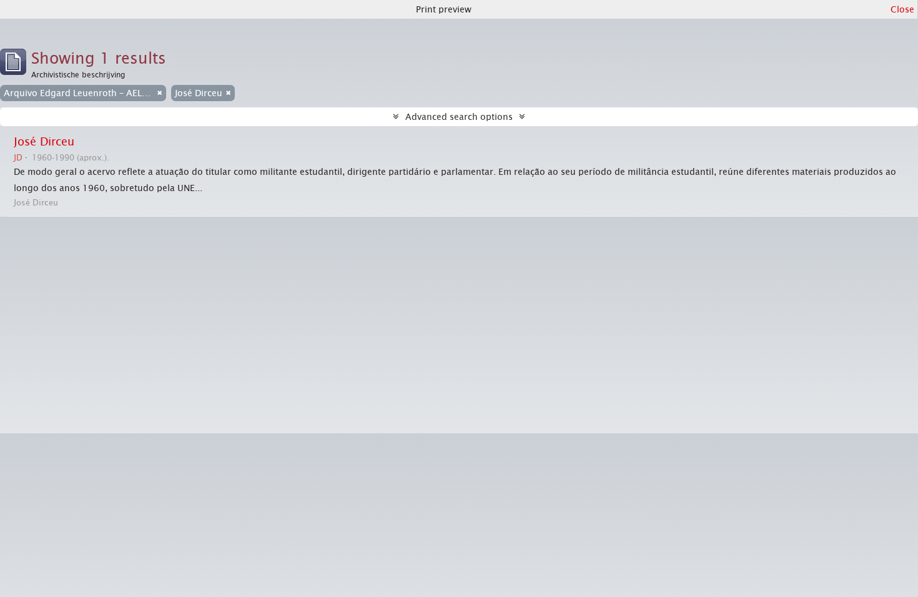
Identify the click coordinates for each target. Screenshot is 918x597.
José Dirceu (44, 142)
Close (902, 9)
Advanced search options (459, 117)
